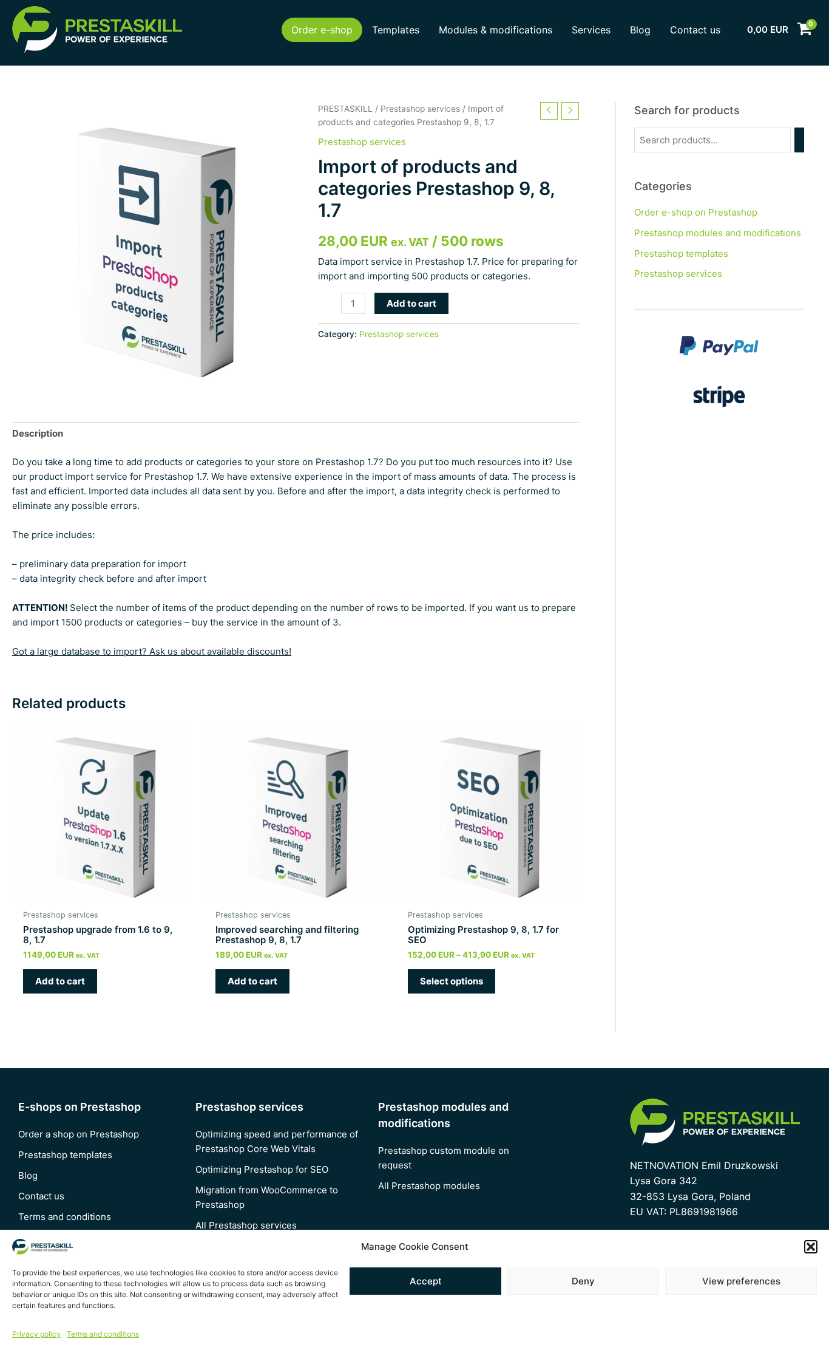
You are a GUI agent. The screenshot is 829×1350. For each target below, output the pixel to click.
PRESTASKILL (345, 109)
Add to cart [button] (60, 981)
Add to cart (411, 303)
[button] (811, 1247)
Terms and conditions (103, 1333)
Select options (451, 981)
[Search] (799, 140)
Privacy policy (36, 1333)
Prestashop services (420, 109)
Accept (426, 1281)
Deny (583, 1281)
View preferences (741, 1281)
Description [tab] (37, 433)
